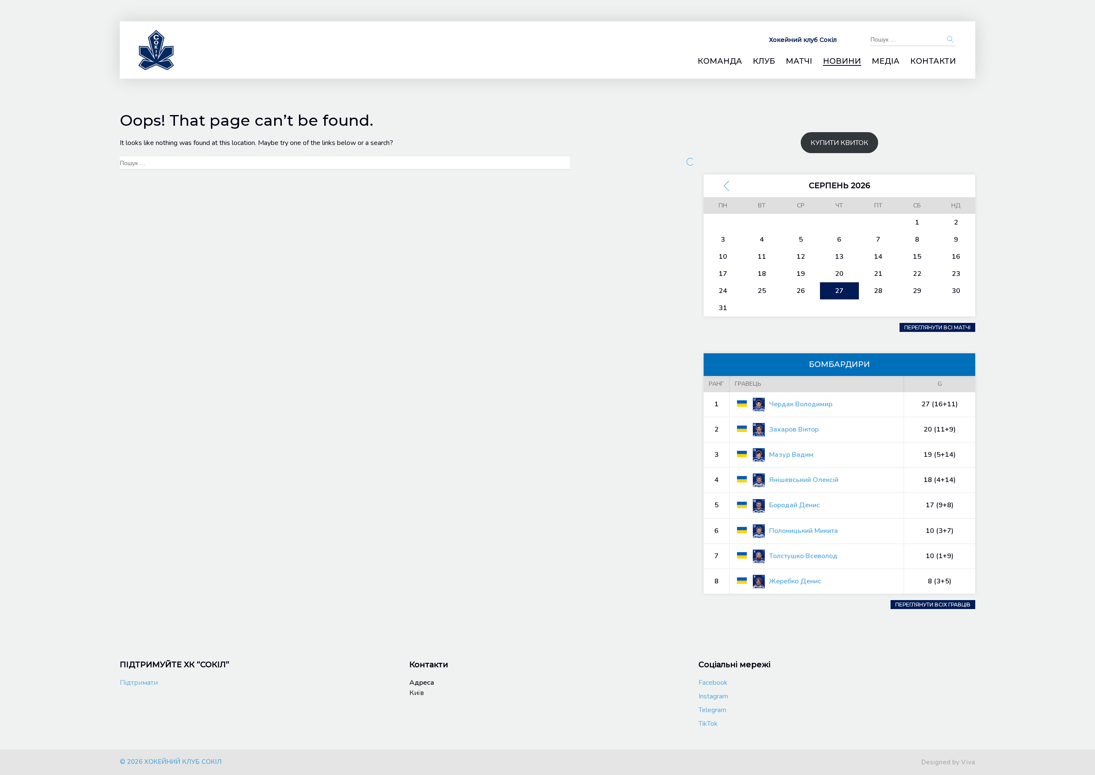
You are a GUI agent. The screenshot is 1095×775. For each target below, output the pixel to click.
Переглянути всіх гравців (933, 604)
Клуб (764, 61)
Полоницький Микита (803, 530)
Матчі (799, 61)
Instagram (713, 696)
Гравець (748, 384)
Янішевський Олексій (803, 480)
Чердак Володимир (800, 404)
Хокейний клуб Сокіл (803, 40)
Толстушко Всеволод (803, 556)
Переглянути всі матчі (937, 327)
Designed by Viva (948, 762)
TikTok (708, 723)
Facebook (713, 682)
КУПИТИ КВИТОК (839, 143)
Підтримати (139, 682)
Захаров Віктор (794, 429)
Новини (842, 61)
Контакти (933, 61)
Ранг (716, 384)
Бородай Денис (794, 505)
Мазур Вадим (791, 454)
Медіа (886, 61)
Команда (720, 61)
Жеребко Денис (795, 581)
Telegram (712, 710)
